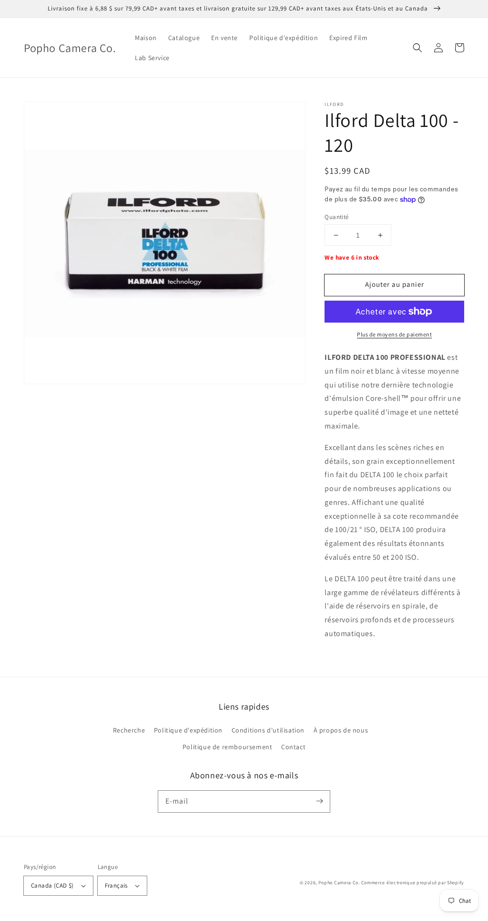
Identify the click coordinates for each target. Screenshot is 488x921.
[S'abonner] (319, 801)
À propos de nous (341, 730)
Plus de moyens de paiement (394, 334)
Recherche (129, 730)
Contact (293, 747)
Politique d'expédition (188, 730)
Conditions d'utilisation (268, 730)
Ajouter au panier (394, 284)
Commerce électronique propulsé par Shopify (412, 882)
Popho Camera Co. (339, 882)
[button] (417, 47)
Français (116, 885)
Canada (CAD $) (52, 885)
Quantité (336, 217)
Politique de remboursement (228, 747)
